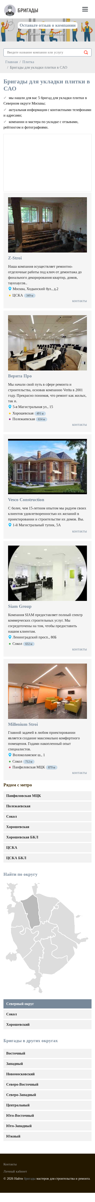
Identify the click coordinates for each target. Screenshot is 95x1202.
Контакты (10, 1164)
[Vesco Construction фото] (47, 468)
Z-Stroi (15, 258)
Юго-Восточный (20, 1115)
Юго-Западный (19, 1126)
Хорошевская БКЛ (22, 837)
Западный (14, 1064)
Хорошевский (18, 1024)
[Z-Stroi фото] (47, 226)
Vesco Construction (26, 499)
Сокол (11, 1014)
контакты (79, 301)
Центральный (18, 1105)
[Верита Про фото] (47, 344)
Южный (13, 1136)
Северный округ (20, 1004)
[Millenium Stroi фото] (47, 692)
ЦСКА (11, 847)
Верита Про (20, 375)
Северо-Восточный (22, 1084)
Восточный (15, 1053)
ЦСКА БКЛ (16, 858)
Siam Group (20, 606)
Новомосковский (20, 1074)
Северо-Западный (21, 1095)
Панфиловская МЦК (23, 796)
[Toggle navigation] (85, 9)
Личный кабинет (15, 1171)
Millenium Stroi (23, 724)
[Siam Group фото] (47, 574)
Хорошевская (17, 827)
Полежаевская (18, 806)
